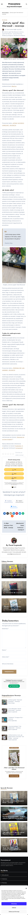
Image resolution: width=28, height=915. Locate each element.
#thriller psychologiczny (7, 35)
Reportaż (5, 845)
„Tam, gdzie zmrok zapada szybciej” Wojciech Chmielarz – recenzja (12, 574)
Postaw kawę (14, 686)
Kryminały (4, 20)
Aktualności (6, 814)
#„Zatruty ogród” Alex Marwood (11, 32)
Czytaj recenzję (14, 775)
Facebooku (18, 446)
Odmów (14, 907)
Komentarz (5, 628)
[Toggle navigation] (2, 4)
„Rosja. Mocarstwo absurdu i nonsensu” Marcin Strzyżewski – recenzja (12, 850)
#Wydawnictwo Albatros (19, 35)
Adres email (5, 657)
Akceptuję (14, 903)
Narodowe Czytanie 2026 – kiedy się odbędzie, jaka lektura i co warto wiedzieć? (14, 818)
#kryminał (19, 33)
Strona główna (5, 12)
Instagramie (19, 448)
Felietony (4, 879)
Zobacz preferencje (14, 911)
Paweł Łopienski (10, 29)
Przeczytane (14, 4)
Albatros (14, 86)
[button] (25, 887)
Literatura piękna (7, 798)
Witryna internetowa (7, 663)
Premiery (4, 882)
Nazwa (4, 650)
